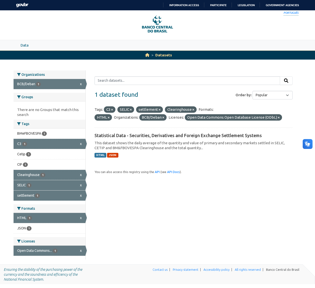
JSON (112, 155)
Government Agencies (282, 5)
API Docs (173, 172)
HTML (100, 155)
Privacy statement (185, 269)
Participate (218, 5)
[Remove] (112, 109)
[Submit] (286, 80)
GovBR (22, 5)
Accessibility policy (217, 269)
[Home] (147, 55)
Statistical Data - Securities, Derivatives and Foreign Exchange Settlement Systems (178, 135)
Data (24, 45)
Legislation (246, 5)
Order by (243, 95)
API (157, 172)
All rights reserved (248, 269)
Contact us (160, 269)
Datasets (163, 55)
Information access (184, 5)
